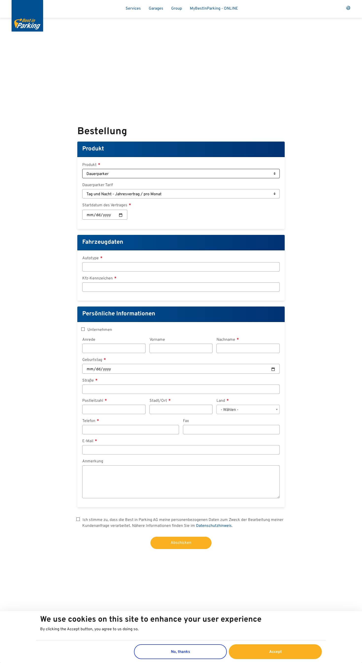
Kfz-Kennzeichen (98, 278)
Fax (186, 421)
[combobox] (248, 409)
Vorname (157, 339)
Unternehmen (99, 329)
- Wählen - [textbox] (229, 409)
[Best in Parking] (27, 16)
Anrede (88, 339)
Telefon (89, 421)
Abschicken (181, 542)
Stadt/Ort (158, 400)
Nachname (226, 339)
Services (133, 8)
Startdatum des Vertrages (105, 205)
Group (176, 8)
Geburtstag (92, 359)
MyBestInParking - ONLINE (214, 8)
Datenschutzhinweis (214, 525)
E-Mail (88, 441)
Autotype (91, 258)
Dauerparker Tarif (97, 185)
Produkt (93, 149)
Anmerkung (92, 461)
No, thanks (180, 651)
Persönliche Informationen (118, 314)
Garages (156, 8)
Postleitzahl (93, 400)
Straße (88, 380)
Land (221, 400)
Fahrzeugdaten (102, 242)
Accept (275, 651)
